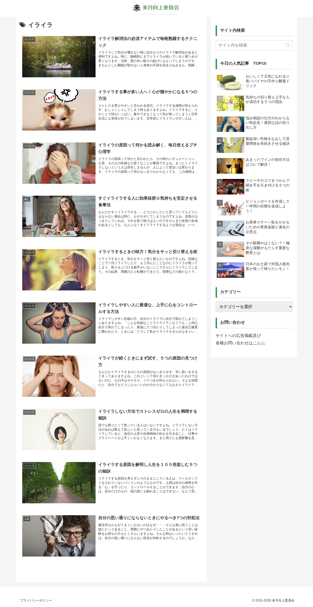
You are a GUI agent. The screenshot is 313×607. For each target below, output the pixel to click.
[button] (288, 45)
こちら (259, 343)
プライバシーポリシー (36, 600)
